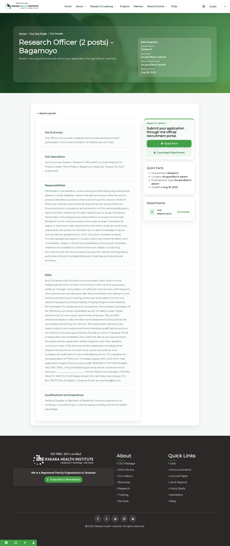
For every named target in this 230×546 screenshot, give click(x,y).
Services (123, 501)
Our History (125, 476)
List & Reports (178, 482)
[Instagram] (124, 518)
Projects (124, 6)
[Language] (204, 6)
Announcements (180, 469)
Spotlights (176, 494)
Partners (138, 6)
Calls (172, 463)
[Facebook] (98, 518)
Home (68, 6)
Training (123, 494)
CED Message (126, 463)
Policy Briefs (177, 488)
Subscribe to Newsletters (65, 479)
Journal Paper (178, 476)
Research (124, 488)
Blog (172, 501)
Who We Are (126, 469)
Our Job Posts (38, 33)
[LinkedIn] (115, 518)
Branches (124, 482)
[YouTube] (133, 518)
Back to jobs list (47, 113)
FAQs (174, 6)
